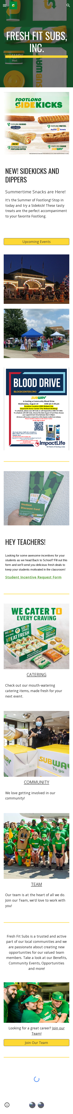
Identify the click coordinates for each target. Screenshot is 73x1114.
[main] (36, 43)
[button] (4, 5)
